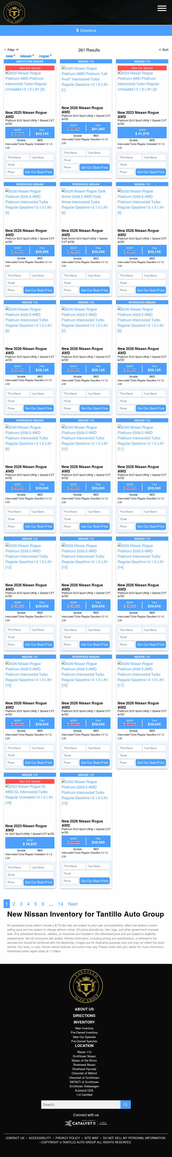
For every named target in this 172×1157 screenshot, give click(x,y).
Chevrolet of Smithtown (84, 1077)
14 (60, 903)
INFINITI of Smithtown (84, 1082)
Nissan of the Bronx (84, 1060)
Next (72, 903)
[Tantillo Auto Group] (14, 12)
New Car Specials (84, 1037)
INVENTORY (84, 1022)
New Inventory (84, 1028)
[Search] (125, 1104)
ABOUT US (84, 1009)
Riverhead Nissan (84, 1064)
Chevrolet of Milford (84, 1073)
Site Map (91, 1138)
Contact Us (15, 1138)
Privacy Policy (68, 1138)
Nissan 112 (84, 1052)
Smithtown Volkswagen (84, 1086)
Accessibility (40, 1138)
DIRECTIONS (84, 1016)
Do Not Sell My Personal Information (134, 1138)
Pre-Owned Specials (84, 1041)
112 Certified (84, 1094)
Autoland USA (84, 1090)
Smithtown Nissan (84, 1056)
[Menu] (162, 9)
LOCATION (84, 1046)
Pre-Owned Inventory (84, 1032)
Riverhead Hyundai (84, 1069)
